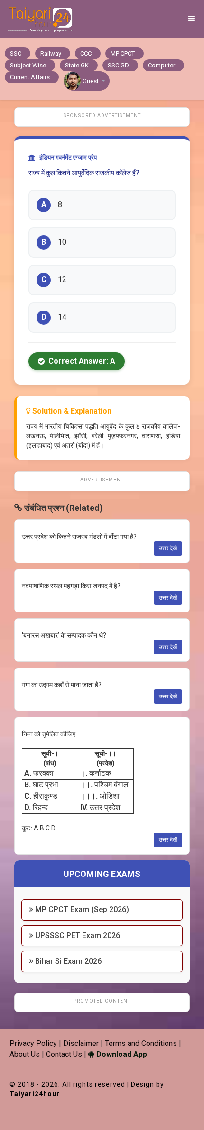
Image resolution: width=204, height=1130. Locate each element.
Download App (120, 1054)
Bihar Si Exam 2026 (67, 961)
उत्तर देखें (168, 548)
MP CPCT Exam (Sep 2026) (81, 909)
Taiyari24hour (34, 1094)
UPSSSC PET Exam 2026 (76, 935)
